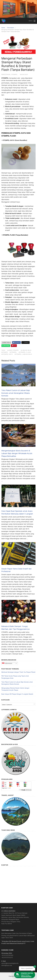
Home (3, 27)
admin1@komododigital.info (9, 963)
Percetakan (10, 27)
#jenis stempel (13, 350)
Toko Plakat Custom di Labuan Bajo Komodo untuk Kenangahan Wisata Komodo (15, 393)
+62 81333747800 (7, 955)
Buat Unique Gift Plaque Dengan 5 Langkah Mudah (17, 694)
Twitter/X (26, 342)
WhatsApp (6, 345)
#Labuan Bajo (26, 350)
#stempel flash (25, 352)
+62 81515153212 (7, 957)
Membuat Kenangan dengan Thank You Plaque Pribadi (18, 672)
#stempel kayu (7, 354)
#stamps (4, 352)
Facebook (17, 342)
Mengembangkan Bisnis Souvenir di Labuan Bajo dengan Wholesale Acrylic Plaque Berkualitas (16, 453)
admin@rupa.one (6, 965)
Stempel (14, 74)
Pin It (14, 345)
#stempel (13, 352)
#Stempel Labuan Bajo (23, 354)
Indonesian (8, 663)
